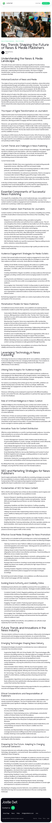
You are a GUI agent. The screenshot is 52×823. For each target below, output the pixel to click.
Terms (44, 818)
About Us (35, 818)
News (13, 813)
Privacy (40, 818)
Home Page (6, 813)
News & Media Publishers (7, 41)
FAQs (18, 813)
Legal (48, 818)
